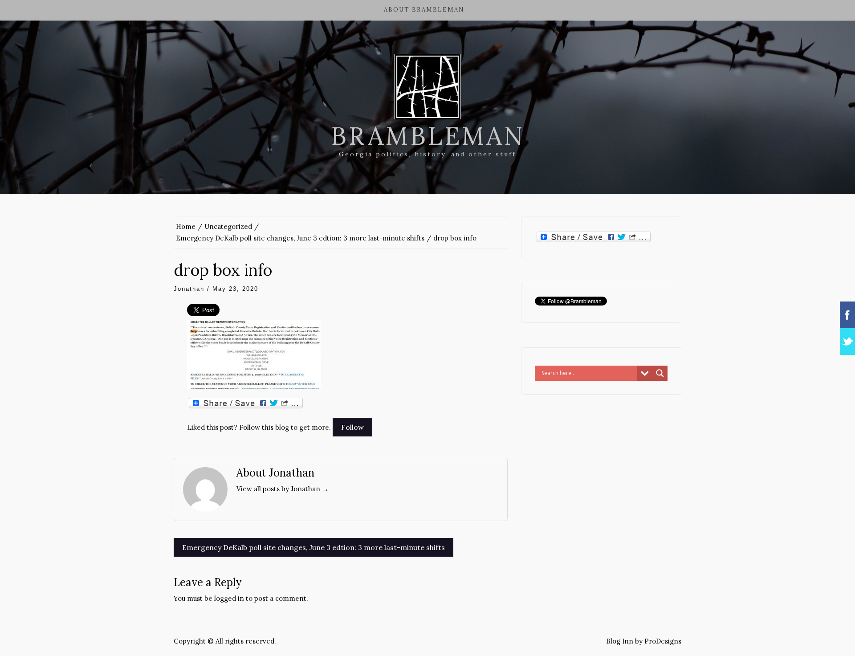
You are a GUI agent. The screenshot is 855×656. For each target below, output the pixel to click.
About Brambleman (424, 9)
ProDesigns (662, 641)
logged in (229, 598)
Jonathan (189, 288)
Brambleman (428, 135)
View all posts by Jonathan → (282, 489)
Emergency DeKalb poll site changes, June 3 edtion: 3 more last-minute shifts (313, 547)
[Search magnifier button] (660, 373)
